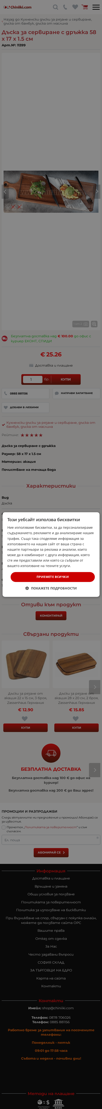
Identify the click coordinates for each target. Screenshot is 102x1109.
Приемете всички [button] (53, 577)
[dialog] (51, 554)
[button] (51, 588)
